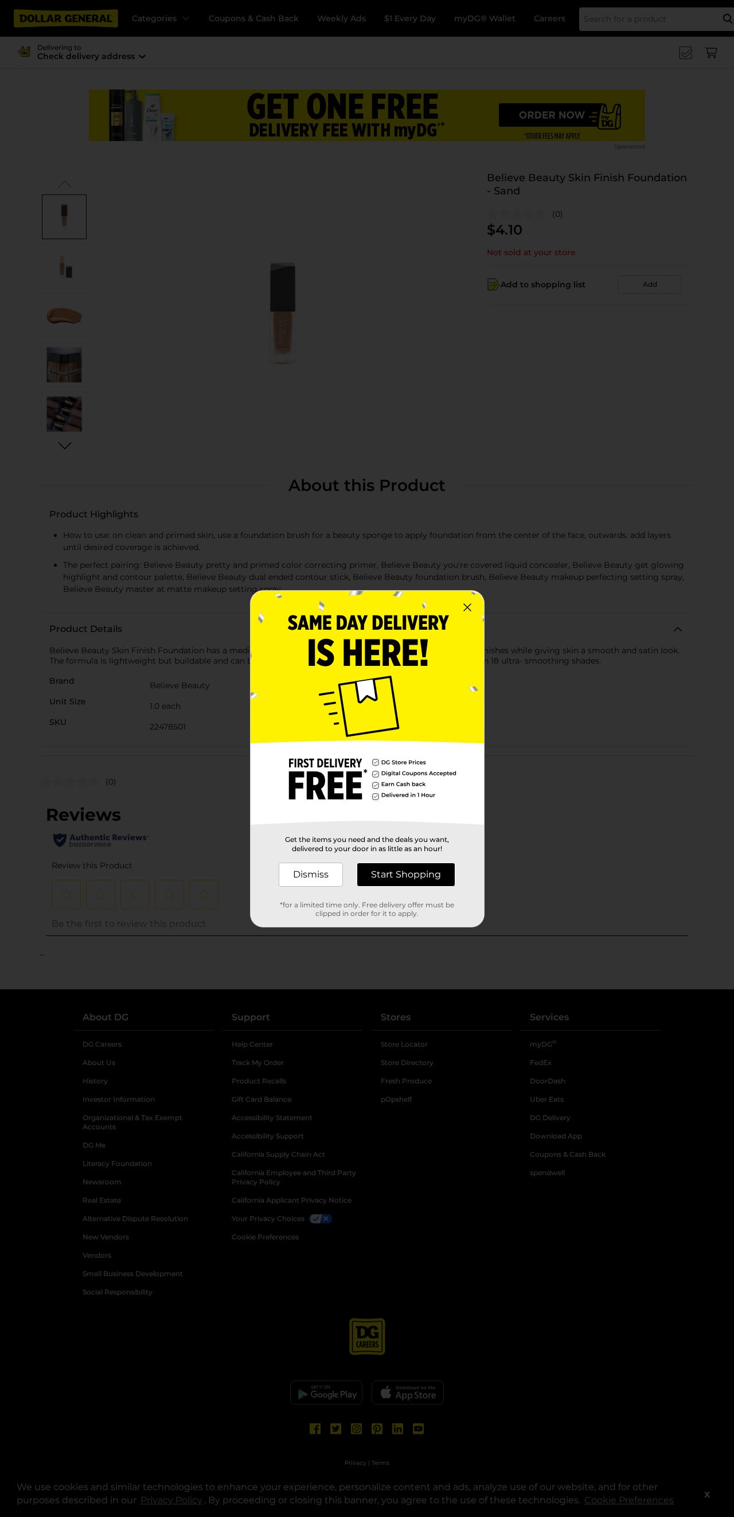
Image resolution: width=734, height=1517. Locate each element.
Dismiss (311, 874)
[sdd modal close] (467, 607)
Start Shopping (406, 874)
